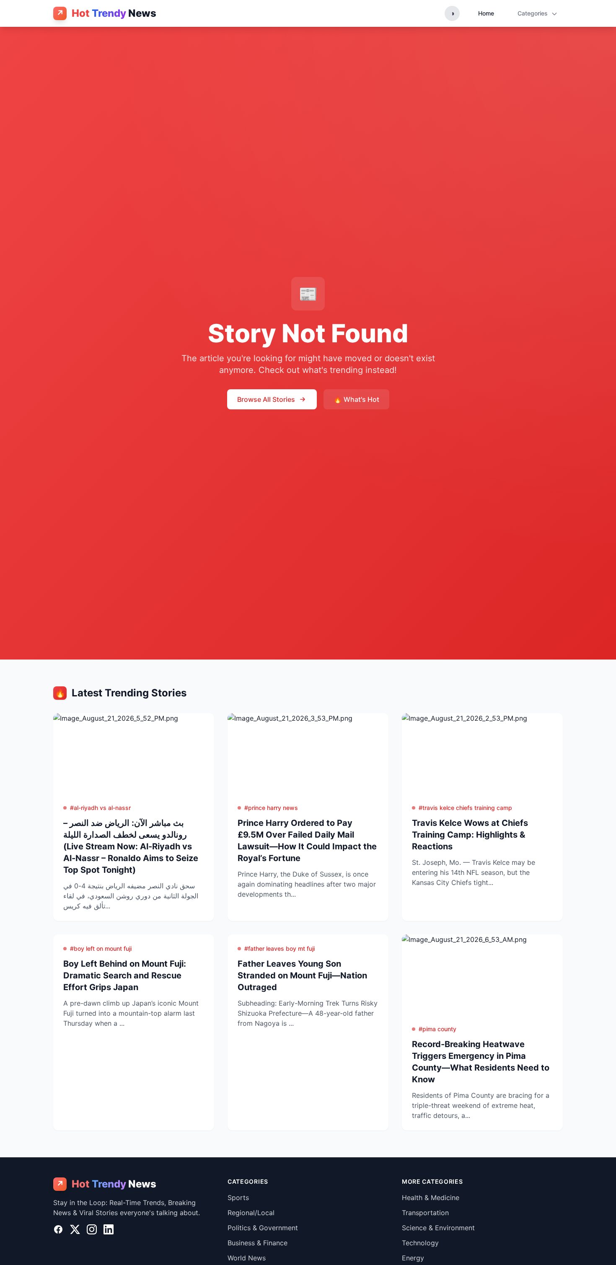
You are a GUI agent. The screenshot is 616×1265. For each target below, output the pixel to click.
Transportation (425, 1212)
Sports (238, 1197)
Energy (413, 1258)
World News (247, 1258)
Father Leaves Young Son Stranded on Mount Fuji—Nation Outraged (302, 975)
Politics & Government (263, 1228)
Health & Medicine (430, 1197)
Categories (533, 13)
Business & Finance (257, 1243)
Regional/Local (251, 1212)
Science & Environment (438, 1228)
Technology (420, 1243)
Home (486, 13)
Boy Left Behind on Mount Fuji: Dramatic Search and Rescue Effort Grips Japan (124, 975)
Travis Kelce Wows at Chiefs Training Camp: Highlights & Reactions (470, 834)
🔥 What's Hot (356, 399)
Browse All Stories (266, 399)
